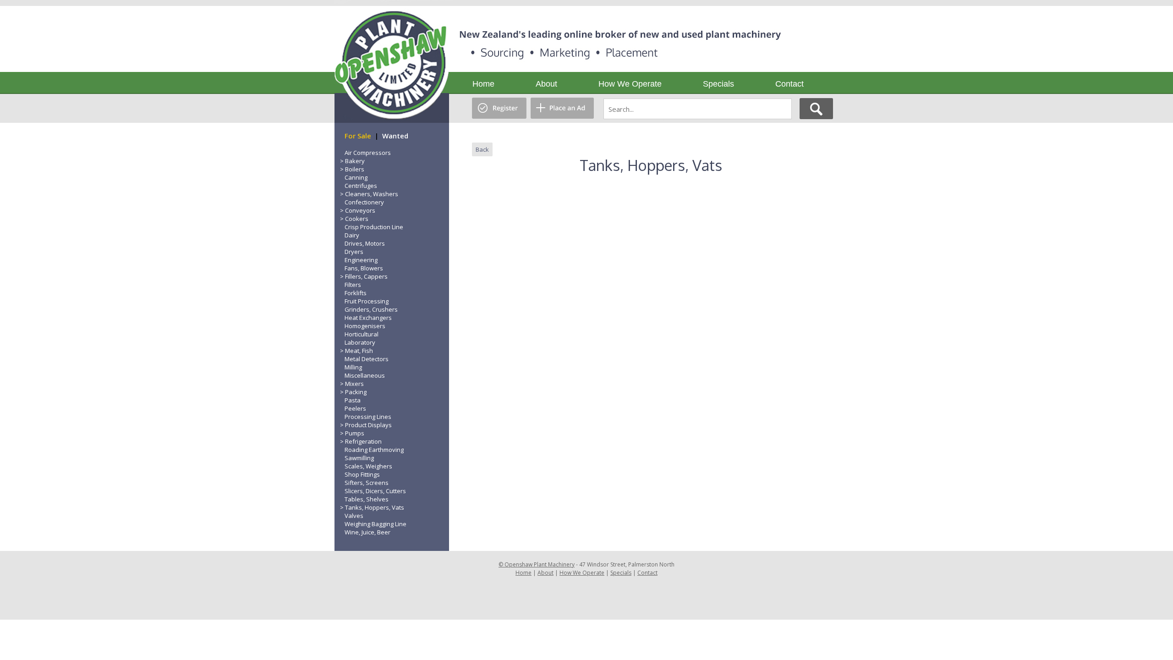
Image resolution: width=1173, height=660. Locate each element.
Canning (356, 177)
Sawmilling (359, 458)
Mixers (354, 384)
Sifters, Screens (367, 482)
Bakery (355, 161)
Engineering (361, 260)
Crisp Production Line (374, 227)
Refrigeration (363, 441)
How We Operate (630, 83)
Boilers (354, 169)
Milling (353, 367)
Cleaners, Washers (371, 194)
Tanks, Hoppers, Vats (374, 507)
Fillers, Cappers (366, 276)
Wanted (395, 135)
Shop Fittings (362, 474)
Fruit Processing (367, 301)
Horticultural (361, 334)
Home (483, 83)
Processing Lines (368, 416)
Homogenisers (365, 326)
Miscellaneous (365, 375)
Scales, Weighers (368, 466)
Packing (356, 392)
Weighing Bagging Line (375, 524)
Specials (718, 83)
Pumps (354, 433)
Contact (789, 83)
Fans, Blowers (364, 268)
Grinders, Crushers (371, 309)
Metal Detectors (367, 359)
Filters (353, 284)
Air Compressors (368, 152)
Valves (354, 516)
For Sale (358, 135)
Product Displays (368, 425)
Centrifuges (361, 186)
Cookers (356, 218)
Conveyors (360, 210)
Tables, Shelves (367, 499)
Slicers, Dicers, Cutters (375, 491)
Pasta (353, 400)
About (546, 83)
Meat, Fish (359, 350)
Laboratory (360, 342)
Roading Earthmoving (374, 450)
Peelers (355, 408)
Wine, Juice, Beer (367, 532)
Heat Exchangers (368, 318)
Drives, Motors (365, 243)
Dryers (354, 252)
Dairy (352, 235)
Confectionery (364, 202)
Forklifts (356, 293)
